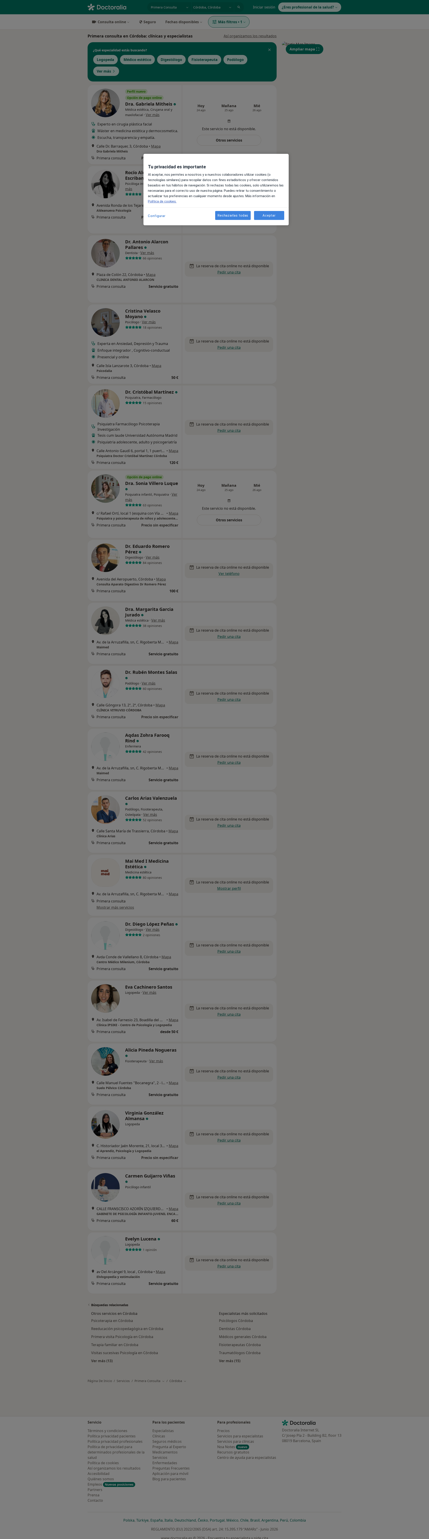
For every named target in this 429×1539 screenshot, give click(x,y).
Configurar (157, 216)
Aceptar (269, 215)
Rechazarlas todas (233, 215)
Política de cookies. (162, 201)
